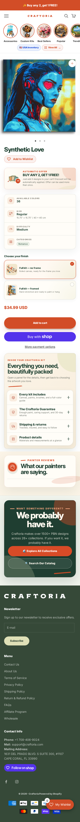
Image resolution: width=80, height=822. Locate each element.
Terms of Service (15, 678)
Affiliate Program (15, 711)
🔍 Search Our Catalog (40, 563)
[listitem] (10, 33)
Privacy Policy (13, 684)
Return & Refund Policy (19, 698)
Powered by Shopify (50, 793)
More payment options (40, 346)
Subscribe (16, 640)
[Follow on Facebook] (6, 782)
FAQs (7, 705)
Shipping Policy (14, 691)
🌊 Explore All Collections (40, 551)
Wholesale (11, 718)
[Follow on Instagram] (17, 782)
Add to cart (40, 322)
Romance (23, 244)
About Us (10, 671)
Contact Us (11, 664)
